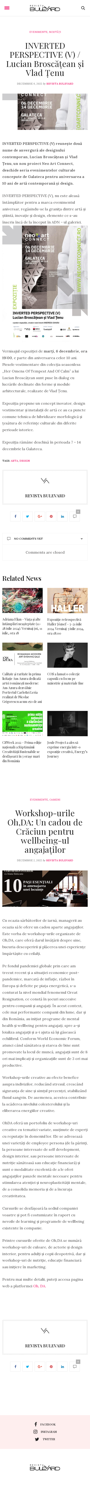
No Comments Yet (28, 538)
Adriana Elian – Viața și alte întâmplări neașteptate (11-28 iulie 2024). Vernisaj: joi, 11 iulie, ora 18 (22, 626)
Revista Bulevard (59, 83)
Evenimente (38, 32)
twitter (49, 1439)
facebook (48, 1424)
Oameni (54, 799)
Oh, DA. (39, 1286)
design (24, 460)
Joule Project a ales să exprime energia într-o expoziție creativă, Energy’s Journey (67, 749)
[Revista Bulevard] (45, 8)
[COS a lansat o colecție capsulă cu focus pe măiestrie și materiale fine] (67, 655)
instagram (49, 1432)
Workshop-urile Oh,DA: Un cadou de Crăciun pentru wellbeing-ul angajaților (45, 831)
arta (14, 460)
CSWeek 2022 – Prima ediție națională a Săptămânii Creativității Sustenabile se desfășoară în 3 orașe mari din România (22, 751)
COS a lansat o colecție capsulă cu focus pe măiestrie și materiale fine (65, 678)
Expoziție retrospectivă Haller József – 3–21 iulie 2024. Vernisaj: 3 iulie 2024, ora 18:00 (65, 626)
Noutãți (55, 32)
